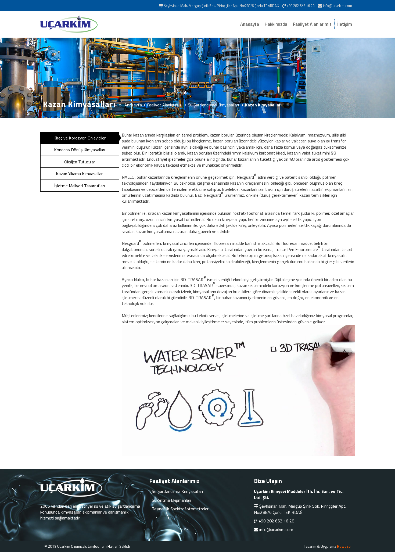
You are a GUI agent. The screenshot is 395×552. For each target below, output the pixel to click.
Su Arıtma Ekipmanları (171, 500)
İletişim (344, 24)
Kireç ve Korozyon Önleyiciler (79, 138)
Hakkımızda (276, 24)
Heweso (344, 546)
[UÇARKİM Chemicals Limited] (87, 24)
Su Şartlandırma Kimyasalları (177, 491)
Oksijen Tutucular (79, 162)
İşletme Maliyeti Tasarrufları (79, 185)
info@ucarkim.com (276, 529)
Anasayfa (249, 24)
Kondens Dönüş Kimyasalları (79, 149)
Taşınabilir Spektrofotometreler (180, 509)
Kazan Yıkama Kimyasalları (79, 173)
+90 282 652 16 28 (276, 521)
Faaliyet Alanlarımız (312, 24)
